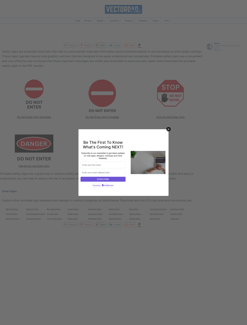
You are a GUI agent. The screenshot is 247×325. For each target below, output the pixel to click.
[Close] (168, 129)
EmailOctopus (108, 185)
